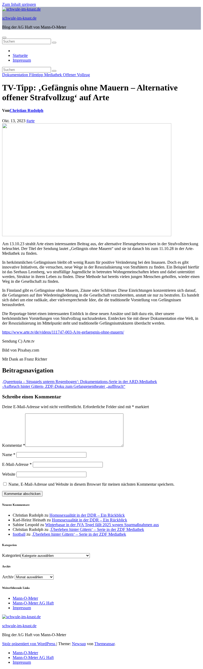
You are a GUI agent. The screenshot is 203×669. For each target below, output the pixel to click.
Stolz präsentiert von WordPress (29, 643)
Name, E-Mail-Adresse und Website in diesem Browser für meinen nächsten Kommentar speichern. (91, 484)
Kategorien (11, 555)
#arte (30, 121)
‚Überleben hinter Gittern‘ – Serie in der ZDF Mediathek (96, 529)
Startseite (20, 55)
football (19, 534)
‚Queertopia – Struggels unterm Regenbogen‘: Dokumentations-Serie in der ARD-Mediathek (79, 381)
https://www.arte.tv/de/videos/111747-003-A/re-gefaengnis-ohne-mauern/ (63, 332)
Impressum (22, 60)
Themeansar (104, 643)
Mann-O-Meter (25, 598)
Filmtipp (36, 74)
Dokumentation (15, 74)
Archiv (8, 577)
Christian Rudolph (26, 110)
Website (8, 474)
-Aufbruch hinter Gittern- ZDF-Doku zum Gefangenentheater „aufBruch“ (63, 386)
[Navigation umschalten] (4, 37)
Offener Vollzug (76, 74)
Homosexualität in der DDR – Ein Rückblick (87, 515)
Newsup (79, 643)
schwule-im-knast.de (19, 18)
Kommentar (13, 445)
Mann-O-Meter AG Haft (33, 603)
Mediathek (53, 74)
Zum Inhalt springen (19, 4)
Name (8, 454)
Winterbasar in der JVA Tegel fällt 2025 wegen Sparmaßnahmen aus (102, 524)
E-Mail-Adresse (17, 464)
